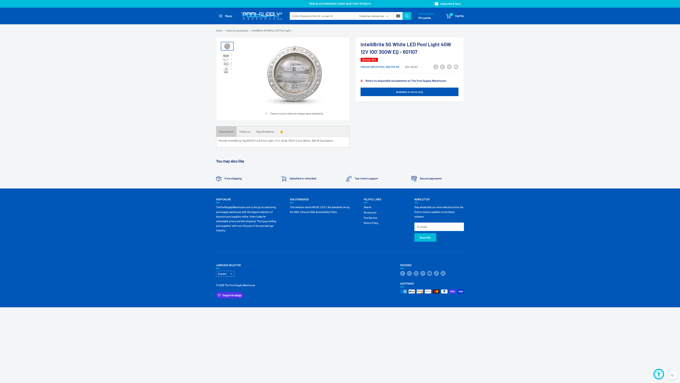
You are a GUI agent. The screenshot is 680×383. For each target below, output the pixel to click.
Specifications (265, 131)
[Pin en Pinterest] (442, 66)
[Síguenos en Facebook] (402, 273)
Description (226, 131)
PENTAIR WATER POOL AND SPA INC (380, 66)
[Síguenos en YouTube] (429, 273)
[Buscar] (407, 16)
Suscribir (425, 237)
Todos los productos (237, 30)
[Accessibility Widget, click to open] (658, 374)
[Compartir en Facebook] (435, 66)
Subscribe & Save (450, 3)
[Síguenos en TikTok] (436, 273)
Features (245, 131)
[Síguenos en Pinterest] (422, 273)
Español (222, 273)
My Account (370, 212)
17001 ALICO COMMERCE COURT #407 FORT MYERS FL (340, 3)
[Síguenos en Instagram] (416, 273)
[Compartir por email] (456, 66)
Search (367, 207)
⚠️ (281, 131)
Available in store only (409, 91)
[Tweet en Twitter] (449, 66)
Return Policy (371, 222)
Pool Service (370, 217)
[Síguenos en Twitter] (409, 273)
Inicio (219, 30)
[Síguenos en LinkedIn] (443, 273)
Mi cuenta (424, 18)
